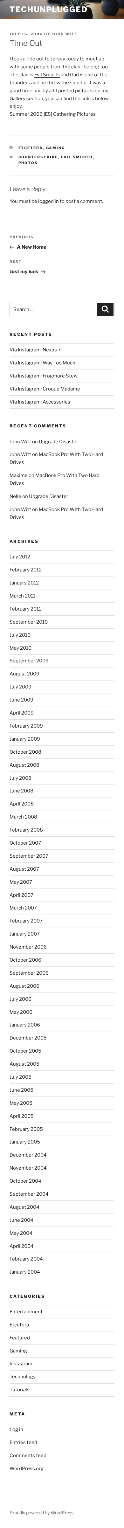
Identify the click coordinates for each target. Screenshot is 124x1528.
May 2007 (21, 882)
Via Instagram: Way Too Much (42, 363)
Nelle (15, 496)
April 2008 (22, 804)
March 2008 (23, 817)
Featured (20, 1338)
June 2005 (21, 1090)
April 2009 (22, 713)
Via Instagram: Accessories (40, 402)
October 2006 (25, 960)
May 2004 (21, 1233)
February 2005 (26, 1129)
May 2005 (21, 1103)
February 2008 (26, 830)
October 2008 (25, 752)
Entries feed (23, 1442)
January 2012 (24, 583)
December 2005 (28, 1038)
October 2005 (25, 1051)
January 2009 (25, 739)
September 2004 (29, 1194)
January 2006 (25, 1025)
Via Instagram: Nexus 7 (35, 350)
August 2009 (24, 674)
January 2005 (25, 1142)
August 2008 (24, 765)
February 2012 (26, 570)
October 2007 (25, 843)
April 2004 (22, 1246)
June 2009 (21, 700)
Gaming (55, 148)
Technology (23, 1376)
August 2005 (24, 1064)
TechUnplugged (49, 9)
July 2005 (20, 1077)
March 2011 (22, 596)
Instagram (21, 1363)
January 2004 (25, 1272)
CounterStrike (38, 157)
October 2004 (25, 1181)
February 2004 (26, 1259)
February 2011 (25, 609)
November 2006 (28, 947)
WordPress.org (27, 1468)
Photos (28, 163)
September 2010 (29, 622)
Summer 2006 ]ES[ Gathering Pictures (53, 114)
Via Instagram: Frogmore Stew (44, 376)
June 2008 (21, 791)
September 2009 (29, 661)
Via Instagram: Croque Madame (45, 389)
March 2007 (23, 908)
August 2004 (24, 1207)
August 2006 (24, 986)
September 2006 (29, 973)
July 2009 (20, 687)
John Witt (65, 34)
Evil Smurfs (47, 75)
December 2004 (28, 1155)
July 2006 (20, 999)
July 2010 (20, 635)
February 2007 (26, 921)
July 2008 (20, 778)
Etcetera (30, 148)
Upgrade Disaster (58, 442)
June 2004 (21, 1220)
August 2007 (24, 869)
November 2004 (28, 1168)
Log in (16, 1429)
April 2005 (22, 1116)
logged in (48, 201)
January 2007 (25, 934)
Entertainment (26, 1312)
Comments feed (28, 1455)
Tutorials (20, 1390)
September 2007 (29, 856)
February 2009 (26, 726)
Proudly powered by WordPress (41, 1512)
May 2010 (20, 648)
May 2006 (21, 1012)
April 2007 (21, 895)
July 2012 (20, 557)
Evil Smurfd (77, 157)
